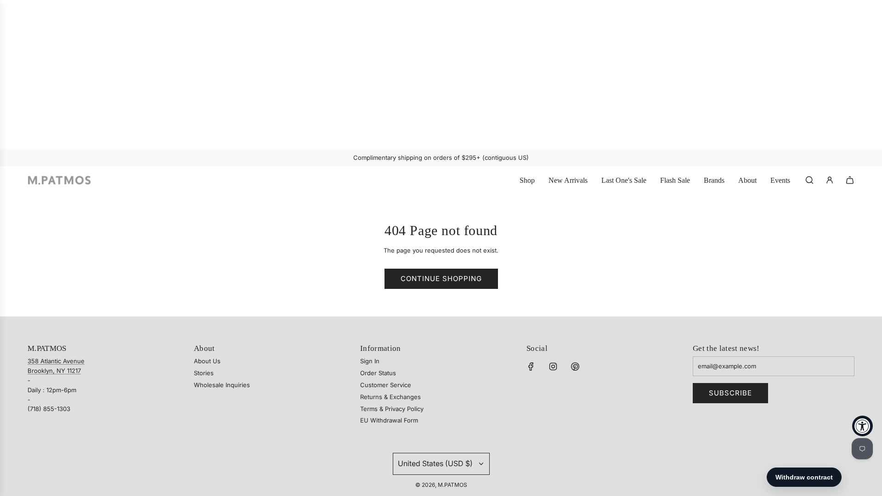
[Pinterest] (575, 366)
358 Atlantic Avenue (56, 361)
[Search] (809, 180)
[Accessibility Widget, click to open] (862, 426)
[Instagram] (553, 366)
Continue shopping (441, 278)
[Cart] (850, 180)
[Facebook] (531, 366)
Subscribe (730, 393)
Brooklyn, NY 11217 (54, 370)
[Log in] (830, 180)
